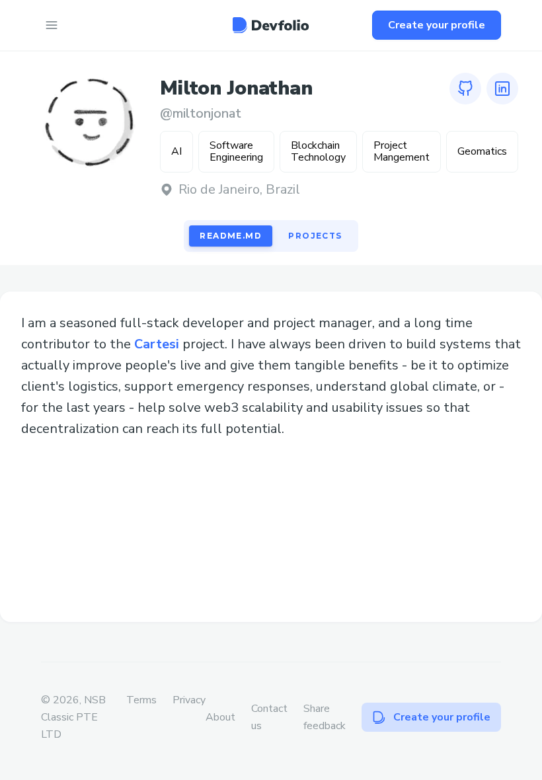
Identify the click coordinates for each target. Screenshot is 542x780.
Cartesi (156, 344)
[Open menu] (51, 25)
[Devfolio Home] (271, 25)
